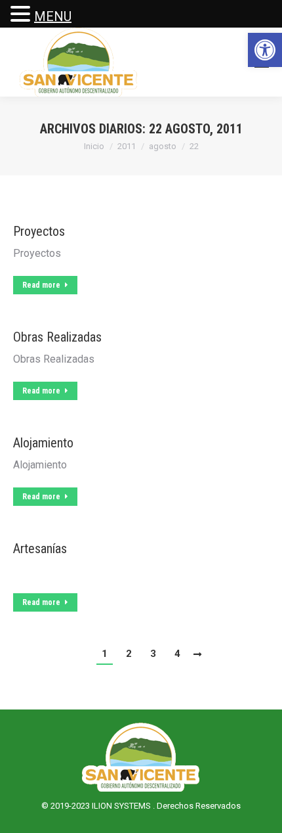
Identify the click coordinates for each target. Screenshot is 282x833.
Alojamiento (43, 443)
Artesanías (40, 548)
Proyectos (39, 231)
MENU (52, 16)
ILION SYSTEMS (122, 806)
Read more (41, 285)
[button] (265, 50)
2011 (126, 146)
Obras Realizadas (57, 337)
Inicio (94, 146)
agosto (162, 146)
